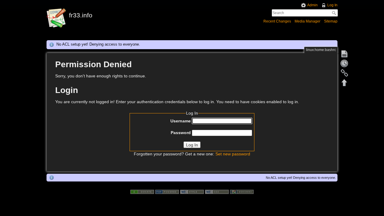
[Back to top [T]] (344, 82)
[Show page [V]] (344, 53)
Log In (332, 5)
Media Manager (307, 21)
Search (335, 13)
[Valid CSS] (217, 191)
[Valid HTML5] (192, 191)
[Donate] (142, 191)
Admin (312, 5)
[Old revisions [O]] (344, 63)
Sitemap (331, 21)
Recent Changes (277, 21)
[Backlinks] (344, 73)
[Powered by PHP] (167, 191)
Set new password (232, 154)
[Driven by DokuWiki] (242, 191)
